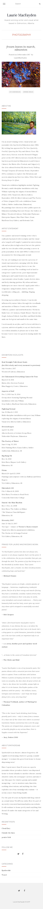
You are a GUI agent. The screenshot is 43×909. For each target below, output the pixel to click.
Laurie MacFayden (21, 15)
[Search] (39, 4)
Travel (4, 875)
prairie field (6, 837)
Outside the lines (8, 833)
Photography (21, 34)
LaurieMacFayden (20, 58)
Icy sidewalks (15, 92)
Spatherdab (6, 870)
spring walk (28, 92)
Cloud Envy (6, 828)
